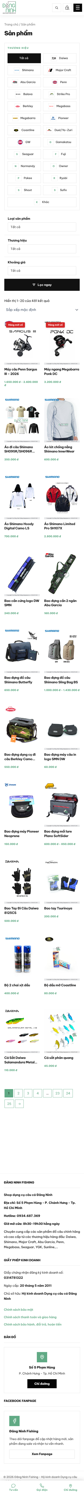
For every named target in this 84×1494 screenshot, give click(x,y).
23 (57, 1093)
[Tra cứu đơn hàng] (67, 7)
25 (9, 1104)
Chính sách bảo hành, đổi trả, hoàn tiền (32, 1324)
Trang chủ (11, 24)
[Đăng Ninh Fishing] (9, 8)
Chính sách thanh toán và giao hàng (30, 1317)
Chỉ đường (42, 1384)
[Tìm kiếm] (56, 7)
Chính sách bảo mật (18, 1310)
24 (68, 1093)
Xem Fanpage (42, 1454)
